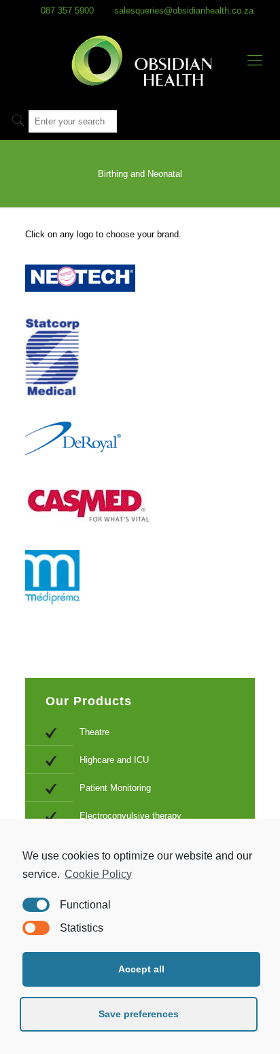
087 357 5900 (67, 10)
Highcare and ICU (114, 760)
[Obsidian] (140, 60)
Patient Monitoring (115, 788)
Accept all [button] (141, 969)
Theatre (94, 732)
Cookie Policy (98, 874)
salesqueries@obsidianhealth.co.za (183, 10)
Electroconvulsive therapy (130, 816)
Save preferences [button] (139, 1013)
